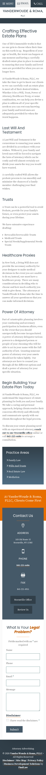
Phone (9, 663)
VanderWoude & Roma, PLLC (26, 753)
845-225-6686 (14, 436)
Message (10, 689)
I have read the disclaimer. (25, 720)
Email (10, 676)
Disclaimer (13, 715)
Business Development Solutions (22, 763)
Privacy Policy (35, 760)
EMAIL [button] (25, 3)
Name (9, 650)
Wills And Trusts (17, 465)
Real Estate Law (17, 471)
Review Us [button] (23, 609)
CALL (39, 3)
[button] (8, 3)
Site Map (21, 760)
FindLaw (23, 767)
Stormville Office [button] (23, 599)
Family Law (15, 460)
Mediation (14, 477)
